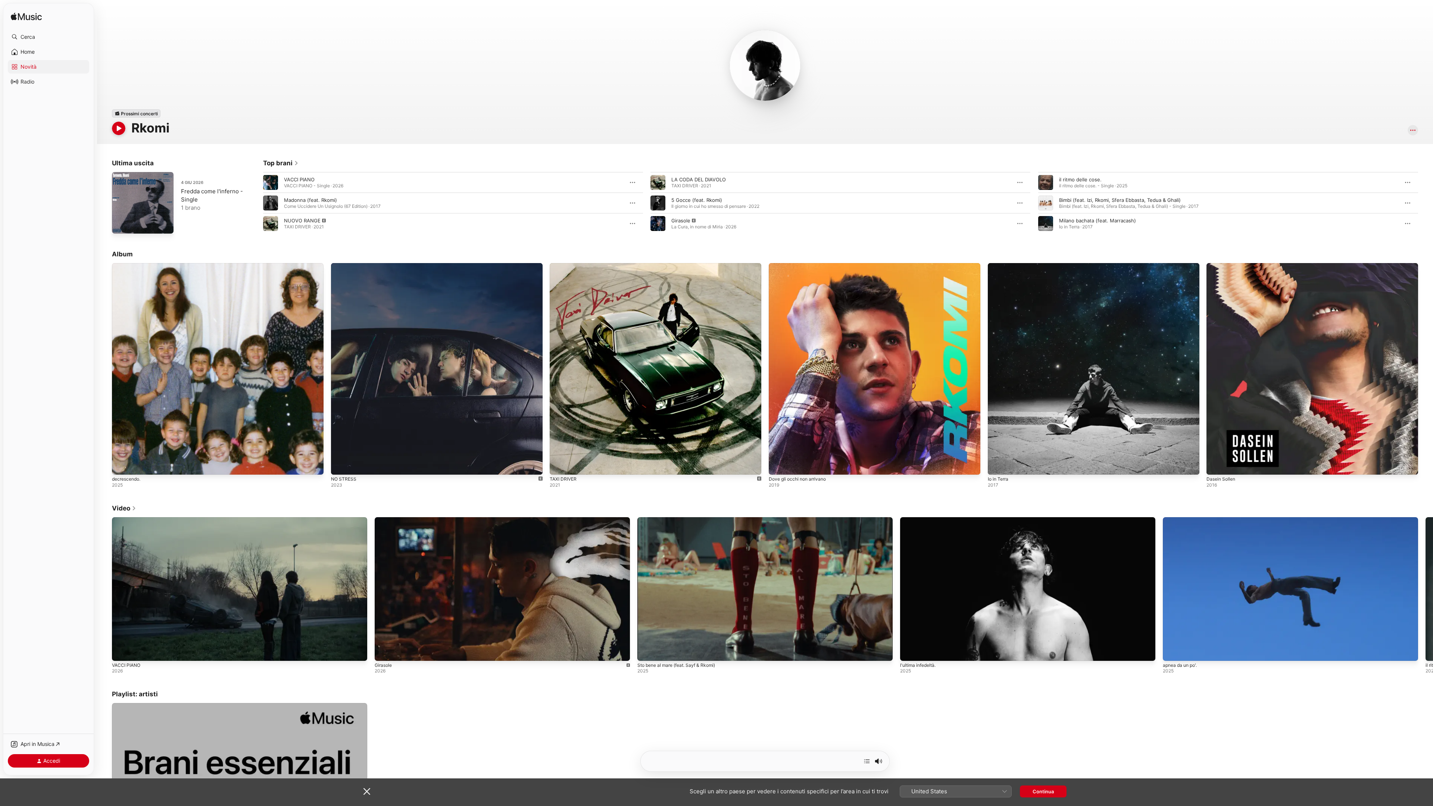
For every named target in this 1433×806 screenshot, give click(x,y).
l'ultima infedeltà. (918, 665)
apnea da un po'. (1180, 665)
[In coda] (866, 761)
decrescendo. (128, 266)
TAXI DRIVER (564, 266)
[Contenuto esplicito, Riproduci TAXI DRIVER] (559, 465)
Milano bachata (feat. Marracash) (1097, 221)
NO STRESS (344, 266)
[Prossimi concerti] (136, 113)
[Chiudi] (366, 791)
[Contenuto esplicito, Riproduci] (270, 223)
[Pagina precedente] (255, 203)
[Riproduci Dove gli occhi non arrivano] (778, 465)
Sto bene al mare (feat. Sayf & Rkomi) (676, 665)
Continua (1043, 791)
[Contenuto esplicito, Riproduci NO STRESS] (340, 465)
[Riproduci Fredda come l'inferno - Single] (121, 224)
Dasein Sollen (1222, 266)
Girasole (680, 221)
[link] (281, 163)
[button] (48, 37)
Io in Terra (999, 266)
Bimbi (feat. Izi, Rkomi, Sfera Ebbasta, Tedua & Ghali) (1120, 200)
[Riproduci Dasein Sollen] (1215, 465)
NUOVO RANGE (302, 221)
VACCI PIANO (299, 179)
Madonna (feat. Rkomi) (310, 200)
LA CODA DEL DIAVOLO (698, 179)
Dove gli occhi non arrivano (800, 266)
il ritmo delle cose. (1080, 179)
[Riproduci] (118, 128)
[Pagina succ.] (1425, 203)
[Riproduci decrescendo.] (121, 465)
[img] (26, 17)
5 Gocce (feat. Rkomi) (696, 200)
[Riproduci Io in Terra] (997, 465)
